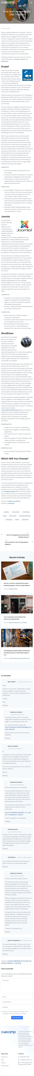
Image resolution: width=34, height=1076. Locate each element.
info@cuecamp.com (11, 491)
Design (4, 515)
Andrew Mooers (13, 829)
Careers (3, 1063)
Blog (2, 1060)
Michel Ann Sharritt (14, 501)
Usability (17, 519)
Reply (6, 705)
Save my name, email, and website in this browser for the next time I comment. (15, 1013)
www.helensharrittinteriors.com (11, 410)
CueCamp (11, 503)
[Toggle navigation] (31, 2)
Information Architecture (24, 515)
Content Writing (25, 512)
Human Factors (12, 515)
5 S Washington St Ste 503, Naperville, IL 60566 (25, 1063)
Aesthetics (6, 512)
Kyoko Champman (14, 940)
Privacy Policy (5, 1066)
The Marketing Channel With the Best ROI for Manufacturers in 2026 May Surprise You (17, 653)
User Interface (25, 519)
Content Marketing (13, 658)
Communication (15, 512)
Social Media (23, 622)
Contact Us (4, 1057)
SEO (19, 622)
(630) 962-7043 (24, 1057)
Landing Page (9, 519)
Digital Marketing (13, 589)
